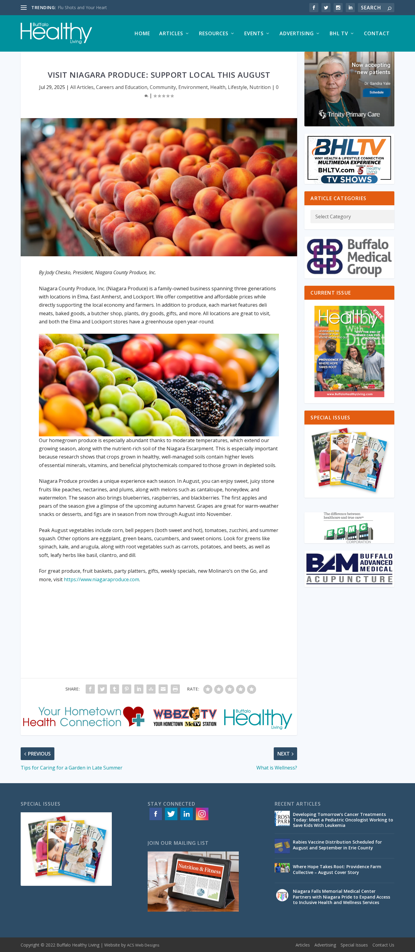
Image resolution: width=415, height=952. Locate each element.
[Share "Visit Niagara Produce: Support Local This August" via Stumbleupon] (151, 689)
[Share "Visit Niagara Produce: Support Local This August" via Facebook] (90, 689)
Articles (171, 34)
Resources (213, 34)
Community (163, 87)
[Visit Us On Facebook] (155, 820)
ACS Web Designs (143, 945)
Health (217, 87)
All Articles (82, 87)
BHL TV (339, 34)
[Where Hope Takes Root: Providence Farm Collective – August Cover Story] (282, 870)
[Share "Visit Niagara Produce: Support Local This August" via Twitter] (102, 689)
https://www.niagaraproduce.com (101, 579)
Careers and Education (121, 87)
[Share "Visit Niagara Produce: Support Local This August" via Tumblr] (114, 689)
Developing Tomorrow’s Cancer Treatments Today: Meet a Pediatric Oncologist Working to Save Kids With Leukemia (343, 819)
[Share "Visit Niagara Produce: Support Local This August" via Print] (175, 689)
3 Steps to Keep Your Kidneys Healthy (95, 7)
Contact (377, 34)
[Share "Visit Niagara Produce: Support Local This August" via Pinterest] (127, 689)
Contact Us (383, 945)
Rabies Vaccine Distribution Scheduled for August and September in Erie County (337, 844)
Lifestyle (237, 87)
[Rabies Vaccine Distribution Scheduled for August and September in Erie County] (282, 846)
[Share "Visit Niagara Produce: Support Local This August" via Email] (163, 689)
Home (142, 34)
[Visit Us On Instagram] (202, 820)
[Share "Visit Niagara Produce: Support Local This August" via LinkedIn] (139, 689)
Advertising (297, 34)
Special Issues (354, 945)
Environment (193, 87)
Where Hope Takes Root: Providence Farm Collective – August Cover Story (337, 869)
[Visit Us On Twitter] (171, 820)
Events (254, 34)
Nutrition (260, 87)
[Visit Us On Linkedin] (186, 820)
